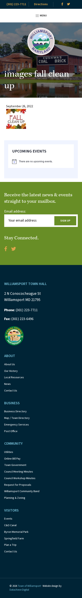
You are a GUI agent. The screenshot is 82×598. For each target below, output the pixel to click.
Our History (11, 371)
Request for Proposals (17, 485)
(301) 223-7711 (16, 4)
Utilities (8, 452)
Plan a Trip (10, 545)
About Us (9, 364)
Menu (43, 16)
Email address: (15, 211)
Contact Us (10, 391)
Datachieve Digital (19, 590)
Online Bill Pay (12, 459)
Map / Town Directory (17, 418)
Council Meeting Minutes (18, 472)
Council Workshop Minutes (19, 478)
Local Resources (14, 377)
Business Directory (15, 411)
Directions (41, 4)
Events (8, 519)
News (7, 384)
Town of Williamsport (29, 586)
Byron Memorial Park (16, 532)
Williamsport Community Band (21, 491)
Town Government (15, 465)
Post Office (11, 431)
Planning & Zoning (14, 498)
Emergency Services (16, 425)
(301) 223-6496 (18, 318)
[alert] (41, 161)
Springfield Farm (14, 539)
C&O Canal (10, 525)
